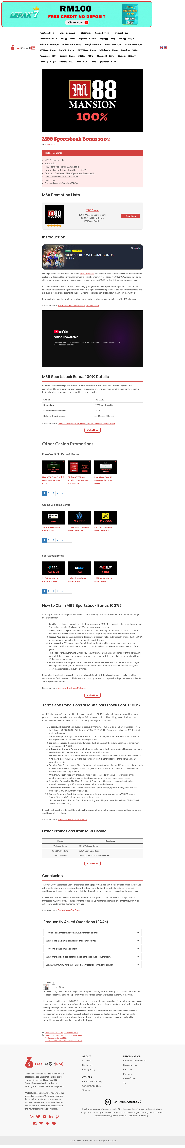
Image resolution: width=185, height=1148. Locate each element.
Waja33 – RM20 (67, 56)
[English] (162, 47)
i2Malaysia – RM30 (108, 50)
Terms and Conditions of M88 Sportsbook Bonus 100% (70, 173)
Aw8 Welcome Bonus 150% (56, 1038)
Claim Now (130, 216)
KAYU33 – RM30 (126, 38)
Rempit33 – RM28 (93, 44)
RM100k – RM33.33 (127, 56)
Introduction (50, 163)
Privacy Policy (88, 1069)
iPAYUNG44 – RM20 (86, 61)
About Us (86, 1060)
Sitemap (86, 1090)
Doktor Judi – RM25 (71, 44)
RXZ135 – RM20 (68, 38)
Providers (127, 1074)
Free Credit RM (87, 273)
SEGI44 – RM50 (85, 56)
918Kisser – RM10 (108, 61)
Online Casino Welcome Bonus (101, 423)
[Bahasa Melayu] (165, 47)
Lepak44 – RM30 (48, 61)
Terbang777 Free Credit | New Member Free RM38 (78, 480)
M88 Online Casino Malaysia (56, 1035)
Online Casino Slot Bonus (69, 910)
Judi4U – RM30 (66, 50)
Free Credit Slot (47, 38)
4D (124, 1082)
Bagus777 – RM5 (107, 38)
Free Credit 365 (47, 33)
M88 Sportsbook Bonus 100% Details (62, 166)
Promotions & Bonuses (54, 1032)
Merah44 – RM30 (129, 50)
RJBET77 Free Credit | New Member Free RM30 (63, 1041)
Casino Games (129, 1078)
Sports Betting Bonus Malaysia (72, 688)
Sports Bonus (121, 33)
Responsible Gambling (92, 1081)
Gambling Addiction (91, 1085)
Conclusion (50, 180)
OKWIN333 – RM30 (87, 50)
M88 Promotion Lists (54, 160)
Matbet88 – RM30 (133, 44)
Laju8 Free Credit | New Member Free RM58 (103, 480)
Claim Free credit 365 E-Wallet (72, 423)
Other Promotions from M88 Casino (61, 176)
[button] (48, 33)
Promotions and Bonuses (134, 1060)
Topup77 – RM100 (87, 38)
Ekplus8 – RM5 (66, 61)
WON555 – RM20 (48, 50)
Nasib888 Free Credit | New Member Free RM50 (53, 480)
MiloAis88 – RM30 (106, 56)
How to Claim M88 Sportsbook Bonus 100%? (65, 170)
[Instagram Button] (32, 1117)
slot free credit (92, 305)
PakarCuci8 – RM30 (49, 44)
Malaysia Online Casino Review (72, 819)
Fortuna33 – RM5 (48, 56)
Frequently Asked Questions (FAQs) (61, 183)
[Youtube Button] (38, 1117)
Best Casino (128, 1069)
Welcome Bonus (67, 33)
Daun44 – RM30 (113, 44)
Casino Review (102, 33)
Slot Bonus (86, 33)
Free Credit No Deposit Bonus (71, 305)
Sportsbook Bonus (71, 1032)
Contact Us (87, 1065)
